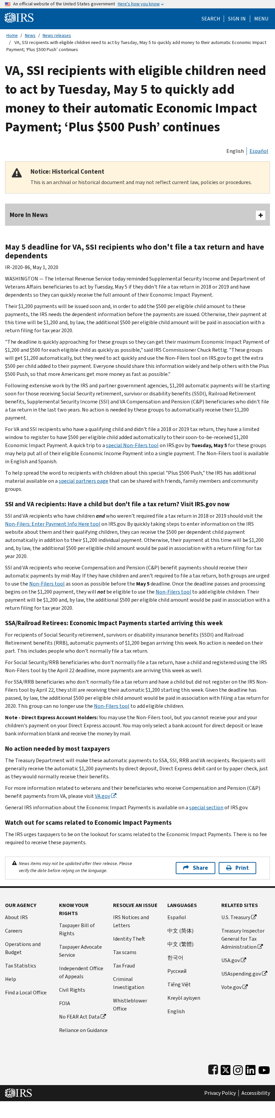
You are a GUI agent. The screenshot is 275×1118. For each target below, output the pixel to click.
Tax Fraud (124, 965)
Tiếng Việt (179, 984)
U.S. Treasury (235, 917)
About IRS (16, 917)
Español (259, 151)
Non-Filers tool (47, 583)
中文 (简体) (180, 930)
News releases (57, 35)
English (235, 151)
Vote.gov (231, 987)
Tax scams (124, 952)
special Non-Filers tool (132, 445)
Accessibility (255, 1093)
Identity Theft (129, 938)
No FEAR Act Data (79, 1016)
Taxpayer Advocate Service (80, 950)
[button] (237, 18)
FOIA (64, 1003)
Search (211, 18)
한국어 (175, 957)
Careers (13, 930)
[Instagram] (238, 1068)
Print (242, 868)
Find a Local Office (26, 992)
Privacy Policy (220, 1093)
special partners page (83, 480)
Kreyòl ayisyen (183, 997)
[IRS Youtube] (264, 1068)
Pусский (176, 971)
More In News (29, 215)
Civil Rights (72, 989)
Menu (261, 18)
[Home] (19, 17)
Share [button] (200, 868)
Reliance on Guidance (83, 1030)
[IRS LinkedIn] (250, 1068)
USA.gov (230, 960)
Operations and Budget (23, 948)
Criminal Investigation (128, 983)
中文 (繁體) (180, 944)
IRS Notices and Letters (131, 921)
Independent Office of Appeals (81, 972)
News (30, 35)
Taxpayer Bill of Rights (77, 929)
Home (12, 35)
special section (206, 807)
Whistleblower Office (130, 1004)
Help (10, 979)
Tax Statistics (20, 965)
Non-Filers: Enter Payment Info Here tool (52, 523)
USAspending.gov (241, 973)
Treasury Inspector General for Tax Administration (243, 938)
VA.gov (102, 796)
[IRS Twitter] (226, 1068)
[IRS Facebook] (213, 1068)
